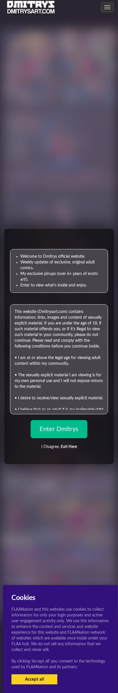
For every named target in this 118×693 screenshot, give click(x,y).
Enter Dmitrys (59, 429)
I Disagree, (59, 447)
